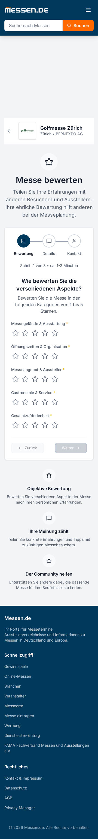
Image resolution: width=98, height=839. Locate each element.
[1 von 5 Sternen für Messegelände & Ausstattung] (15, 333)
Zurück (30, 448)
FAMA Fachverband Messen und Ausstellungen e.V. (46, 748)
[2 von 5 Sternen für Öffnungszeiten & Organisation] (25, 356)
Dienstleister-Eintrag (22, 735)
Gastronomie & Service (33, 392)
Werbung (12, 725)
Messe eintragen (19, 715)
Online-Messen (17, 676)
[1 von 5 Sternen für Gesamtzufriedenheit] (15, 425)
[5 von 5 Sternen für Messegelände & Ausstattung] (54, 333)
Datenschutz (15, 788)
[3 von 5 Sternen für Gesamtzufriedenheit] (35, 425)
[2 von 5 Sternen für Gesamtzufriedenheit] (25, 425)
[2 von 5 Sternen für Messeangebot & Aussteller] (25, 379)
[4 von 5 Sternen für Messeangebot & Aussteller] (45, 379)
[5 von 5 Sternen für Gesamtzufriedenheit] (54, 425)
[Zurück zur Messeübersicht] (9, 131)
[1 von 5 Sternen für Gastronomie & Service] (15, 402)
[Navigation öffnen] (88, 9)
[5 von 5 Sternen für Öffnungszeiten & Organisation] (54, 356)
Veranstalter (15, 696)
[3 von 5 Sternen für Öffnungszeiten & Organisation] (35, 356)
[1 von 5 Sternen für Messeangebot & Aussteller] (15, 379)
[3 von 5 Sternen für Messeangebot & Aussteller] (35, 379)
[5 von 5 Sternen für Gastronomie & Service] (54, 402)
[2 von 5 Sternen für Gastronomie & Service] (25, 402)
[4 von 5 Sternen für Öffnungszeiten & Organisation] (45, 356)
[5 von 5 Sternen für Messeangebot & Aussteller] (54, 379)
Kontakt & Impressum (23, 778)
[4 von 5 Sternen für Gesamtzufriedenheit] (45, 425)
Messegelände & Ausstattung (39, 323)
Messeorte (13, 705)
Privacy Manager (19, 807)
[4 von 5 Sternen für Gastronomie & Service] (45, 402)
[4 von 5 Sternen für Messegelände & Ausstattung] (45, 333)
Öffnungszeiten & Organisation (40, 346)
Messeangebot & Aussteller (38, 369)
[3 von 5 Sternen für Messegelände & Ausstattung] (35, 333)
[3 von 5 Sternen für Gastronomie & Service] (35, 402)
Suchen (81, 25)
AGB (8, 797)
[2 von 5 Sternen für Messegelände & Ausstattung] (25, 333)
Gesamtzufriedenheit (31, 415)
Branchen (12, 686)
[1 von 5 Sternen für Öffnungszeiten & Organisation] (15, 356)
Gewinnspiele (16, 666)
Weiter (68, 448)
